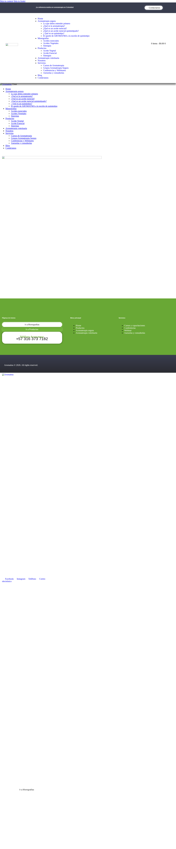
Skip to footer (19, 1)
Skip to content (6, 1)
